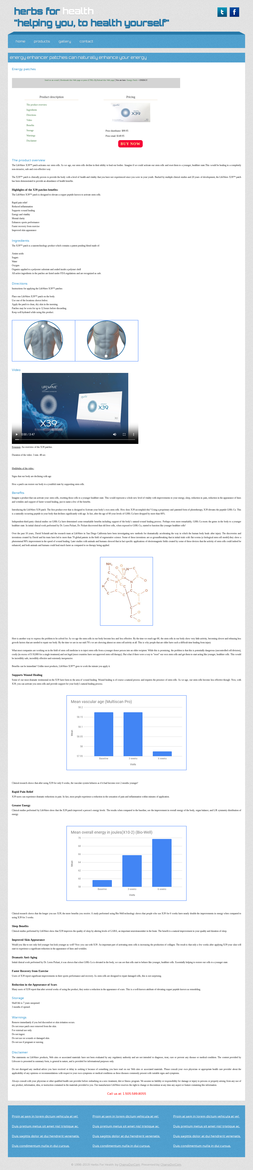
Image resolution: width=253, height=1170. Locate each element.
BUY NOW (130, 144)
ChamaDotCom (129, 1164)
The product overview (36, 104)
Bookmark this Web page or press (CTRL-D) (78, 80)
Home (20, 41)
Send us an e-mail (52, 80)
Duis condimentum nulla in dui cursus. (41, 1146)
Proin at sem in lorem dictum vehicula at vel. (45, 1116)
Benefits (30, 125)
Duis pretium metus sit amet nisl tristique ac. (45, 1126)
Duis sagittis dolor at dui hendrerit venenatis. (45, 1136)
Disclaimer (31, 140)
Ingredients (31, 110)
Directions (31, 115)
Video (29, 120)
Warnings (30, 135)
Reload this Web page (105, 80)
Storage (30, 130)
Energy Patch (132, 80)
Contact (86, 41)
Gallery (65, 41)
